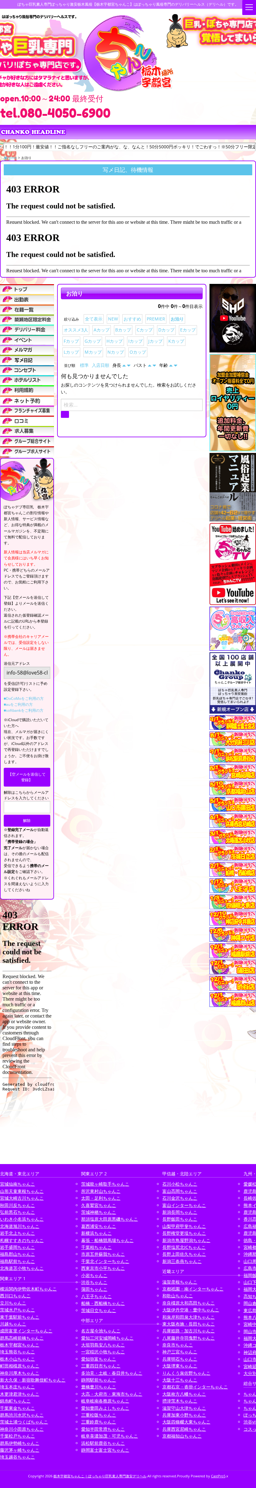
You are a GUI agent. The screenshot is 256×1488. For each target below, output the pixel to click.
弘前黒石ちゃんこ (17, 1212)
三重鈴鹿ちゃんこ (98, 1422)
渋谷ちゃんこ (94, 1282)
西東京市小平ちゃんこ (103, 1268)
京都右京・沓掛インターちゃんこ (195, 1387)
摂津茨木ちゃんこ (179, 1401)
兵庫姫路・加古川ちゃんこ (188, 1331)
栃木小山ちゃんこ (17, 1359)
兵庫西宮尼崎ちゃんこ (184, 1429)
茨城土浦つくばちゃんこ (24, 1422)
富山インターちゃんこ (184, 1205)
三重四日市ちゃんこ (101, 1366)
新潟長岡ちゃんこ (179, 1212)
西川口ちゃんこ (15, 1296)
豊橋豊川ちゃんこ (98, 1387)
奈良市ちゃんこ (177, 1345)
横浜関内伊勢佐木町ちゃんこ (28, 1289)
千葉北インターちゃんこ (105, 1261)
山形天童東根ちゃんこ (22, 1191)
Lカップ (71, 352)
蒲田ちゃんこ (94, 1289)
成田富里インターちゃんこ (26, 1331)
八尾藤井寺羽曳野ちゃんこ (188, 1338)
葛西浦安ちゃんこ (98, 1226)
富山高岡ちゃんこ (179, 1191)
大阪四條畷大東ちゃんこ (186, 1422)
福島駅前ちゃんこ (17, 1261)
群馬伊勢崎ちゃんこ (19, 1443)
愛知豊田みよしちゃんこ (105, 1408)
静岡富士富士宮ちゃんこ (105, 1450)
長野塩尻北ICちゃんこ (184, 1247)
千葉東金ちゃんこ (17, 1408)
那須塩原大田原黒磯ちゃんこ (109, 1219)
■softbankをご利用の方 (23, 710)
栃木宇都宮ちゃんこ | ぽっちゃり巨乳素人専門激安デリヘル (99, 1476)
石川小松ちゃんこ (179, 1184)
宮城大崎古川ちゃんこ (22, 1198)
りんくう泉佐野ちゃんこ (186, 1373)
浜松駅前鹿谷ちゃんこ (103, 1443)
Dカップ (166, 330)
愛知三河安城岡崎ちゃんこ (107, 1338)
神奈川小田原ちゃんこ (22, 1429)
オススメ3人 (76, 330)
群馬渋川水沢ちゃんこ (22, 1415)
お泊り (177, 319)
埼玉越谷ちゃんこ (17, 1457)
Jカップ (155, 341)
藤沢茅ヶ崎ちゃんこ (19, 1450)
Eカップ (188, 330)
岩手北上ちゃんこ (17, 1233)
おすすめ (132, 319)
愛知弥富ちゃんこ (98, 1359)
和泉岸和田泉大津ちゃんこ (188, 1317)
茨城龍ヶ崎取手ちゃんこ (105, 1184)
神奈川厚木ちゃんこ (19, 1373)
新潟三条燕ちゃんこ (182, 1261)
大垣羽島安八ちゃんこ (103, 1345)
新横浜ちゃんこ (96, 1233)
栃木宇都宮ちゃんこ (19, 1345)
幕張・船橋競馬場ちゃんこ (107, 1240)
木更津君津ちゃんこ (19, 1394)
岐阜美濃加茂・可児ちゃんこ (109, 1436)
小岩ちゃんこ (94, 1275)
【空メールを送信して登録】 (27, 777)
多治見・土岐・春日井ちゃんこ (111, 1373)
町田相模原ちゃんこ (19, 1366)
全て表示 (93, 319)
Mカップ (93, 352)
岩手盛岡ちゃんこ (17, 1247)
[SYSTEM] (27, 319)
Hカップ (114, 341)
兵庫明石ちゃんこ (179, 1359)
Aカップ (102, 330)
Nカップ (115, 352)
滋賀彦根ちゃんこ (179, 1282)
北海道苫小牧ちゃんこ (22, 1268)
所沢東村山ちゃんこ (101, 1191)
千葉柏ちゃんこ (96, 1247)
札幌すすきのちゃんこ (22, 1240)
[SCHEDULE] (27, 299)
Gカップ (93, 341)
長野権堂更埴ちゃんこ (184, 1233)
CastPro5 (218, 1476)
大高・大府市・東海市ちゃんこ (111, 1394)
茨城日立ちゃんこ (98, 1310)
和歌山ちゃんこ (177, 1296)
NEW (113, 319)
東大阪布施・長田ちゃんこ (188, 1324)
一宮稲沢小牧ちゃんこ (103, 1352)
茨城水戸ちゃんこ (17, 1310)
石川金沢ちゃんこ (179, 1198)
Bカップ (123, 330)
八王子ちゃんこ (96, 1296)
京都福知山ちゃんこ (182, 1436)
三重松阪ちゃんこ (98, 1415)
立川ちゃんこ (13, 1303)
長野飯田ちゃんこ (179, 1219)
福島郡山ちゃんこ (17, 1254)
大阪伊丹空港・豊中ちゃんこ (190, 1310)
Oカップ (138, 352)
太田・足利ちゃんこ (101, 1198)
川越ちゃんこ (13, 1324)
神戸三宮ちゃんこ (179, 1352)
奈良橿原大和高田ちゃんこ (188, 1303)
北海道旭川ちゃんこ (19, 1226)
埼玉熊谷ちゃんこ (17, 1352)
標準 (84, 365)
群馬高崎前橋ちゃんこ (22, 1338)
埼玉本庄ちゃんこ (17, 1387)
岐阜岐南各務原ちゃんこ (105, 1401)
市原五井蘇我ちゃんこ (103, 1254)
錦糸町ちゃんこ (15, 1401)
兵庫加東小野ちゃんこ (184, 1415)
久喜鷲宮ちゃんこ (98, 1205)
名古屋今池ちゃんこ (101, 1331)
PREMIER (156, 319)
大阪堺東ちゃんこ (179, 1366)
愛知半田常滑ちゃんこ (103, 1429)
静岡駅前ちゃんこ (98, 1380)
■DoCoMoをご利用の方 (24, 698)
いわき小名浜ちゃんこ (22, 1219)
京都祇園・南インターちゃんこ (193, 1289)
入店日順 (100, 365)
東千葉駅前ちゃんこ (19, 1317)
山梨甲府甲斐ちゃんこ (184, 1226)
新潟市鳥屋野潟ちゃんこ (186, 1240)
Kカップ (176, 341)
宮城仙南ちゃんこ (17, 1184)
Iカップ (135, 341)
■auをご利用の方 (18, 704)
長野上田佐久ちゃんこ (184, 1254)
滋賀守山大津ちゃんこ (184, 1408)
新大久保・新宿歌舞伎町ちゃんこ (33, 1380)
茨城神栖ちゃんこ (98, 1212)
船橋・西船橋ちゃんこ (103, 1303)
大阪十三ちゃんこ (179, 1380)
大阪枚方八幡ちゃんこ (184, 1394)
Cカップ (145, 330)
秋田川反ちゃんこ (17, 1205)
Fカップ (71, 341)
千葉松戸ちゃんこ (17, 1436)
